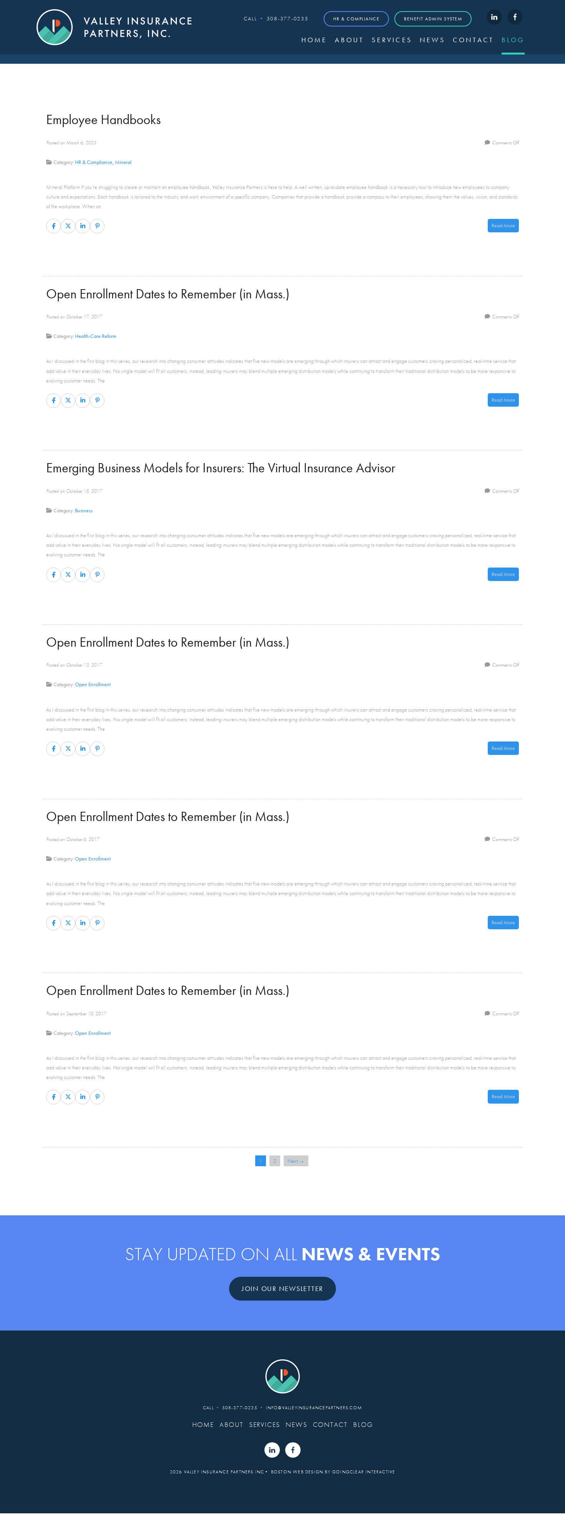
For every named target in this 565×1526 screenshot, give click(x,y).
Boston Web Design (297, 1472)
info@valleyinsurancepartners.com (314, 1408)
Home (314, 39)
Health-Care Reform (95, 336)
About (349, 39)
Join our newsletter (282, 1288)
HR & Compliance (356, 19)
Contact (473, 39)
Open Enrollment (93, 684)
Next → (295, 1160)
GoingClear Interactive (363, 1472)
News (432, 39)
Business (84, 510)
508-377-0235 (288, 18)
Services (392, 39)
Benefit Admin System (433, 19)
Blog (513, 39)
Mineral (123, 162)
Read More (503, 225)
